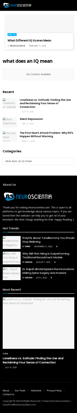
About (6, 390)
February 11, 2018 (37, 46)
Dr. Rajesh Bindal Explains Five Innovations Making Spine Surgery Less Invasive (48, 271)
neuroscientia (17, 46)
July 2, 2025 (41, 277)
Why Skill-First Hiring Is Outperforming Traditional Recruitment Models (45, 255)
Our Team (20, 390)
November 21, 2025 (43, 246)
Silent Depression (31, 119)
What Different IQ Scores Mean (29, 40)
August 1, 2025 (43, 262)
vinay (27, 246)
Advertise (36, 390)
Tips (5, 354)
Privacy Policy (54, 390)
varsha (28, 262)
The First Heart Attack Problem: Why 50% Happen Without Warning (46, 134)
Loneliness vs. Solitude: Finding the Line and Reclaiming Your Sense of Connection (45, 103)
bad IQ (12, 34)
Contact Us (8, 394)
